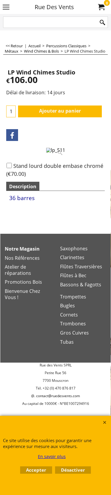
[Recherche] (102, 23)
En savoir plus (52, 456)
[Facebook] (12, 135)
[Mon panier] (100, 7)
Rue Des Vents (54, 7)
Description (22, 186)
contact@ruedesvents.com (58, 395)
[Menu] (6, 7)
